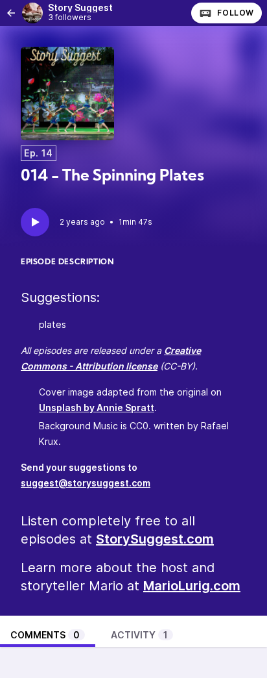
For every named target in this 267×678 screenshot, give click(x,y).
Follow (235, 13)
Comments (45, 634)
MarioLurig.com (191, 586)
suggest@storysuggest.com (85, 482)
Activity (139, 634)
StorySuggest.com (155, 539)
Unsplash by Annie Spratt (96, 407)
